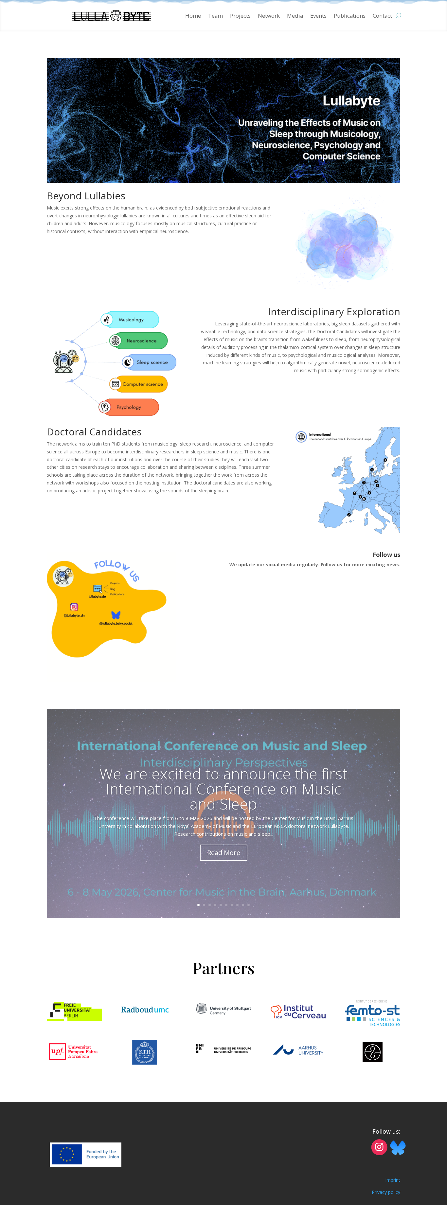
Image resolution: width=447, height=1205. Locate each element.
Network (269, 15)
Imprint (392, 1180)
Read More (223, 852)
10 (248, 905)
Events (318, 15)
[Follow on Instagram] (379, 1147)
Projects (240, 15)
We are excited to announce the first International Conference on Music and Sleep (223, 788)
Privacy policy (386, 1192)
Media (295, 15)
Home (193, 15)
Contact (382, 15)
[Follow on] (398, 1147)
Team (215, 15)
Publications (350, 15)
